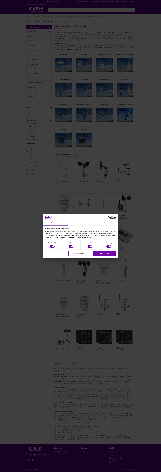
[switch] (71, 246)
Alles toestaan (104, 253)
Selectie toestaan (80, 253)
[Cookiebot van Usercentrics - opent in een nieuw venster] (109, 217)
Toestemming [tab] (55, 223)
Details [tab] (80, 223)
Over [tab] (105, 223)
